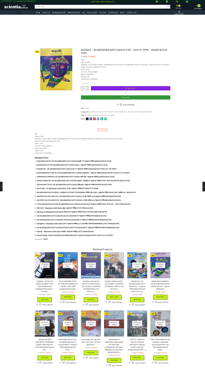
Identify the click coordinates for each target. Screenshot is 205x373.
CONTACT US (131, 12)
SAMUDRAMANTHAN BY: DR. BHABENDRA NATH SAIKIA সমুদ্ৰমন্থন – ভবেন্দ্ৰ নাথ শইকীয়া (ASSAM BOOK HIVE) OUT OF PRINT (83, 173)
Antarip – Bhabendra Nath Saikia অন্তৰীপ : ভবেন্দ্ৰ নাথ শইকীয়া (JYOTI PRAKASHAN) (65, 231)
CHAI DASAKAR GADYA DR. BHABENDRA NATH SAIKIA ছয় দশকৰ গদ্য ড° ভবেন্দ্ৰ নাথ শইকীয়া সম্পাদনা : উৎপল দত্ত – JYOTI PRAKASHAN (83, 204)
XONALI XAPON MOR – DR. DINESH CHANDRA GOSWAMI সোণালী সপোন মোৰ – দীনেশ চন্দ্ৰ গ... (114, 285)
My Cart (103, 12)
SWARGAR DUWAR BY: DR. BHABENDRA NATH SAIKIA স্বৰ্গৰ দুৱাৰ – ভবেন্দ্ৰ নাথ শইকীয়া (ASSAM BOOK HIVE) (75, 177)
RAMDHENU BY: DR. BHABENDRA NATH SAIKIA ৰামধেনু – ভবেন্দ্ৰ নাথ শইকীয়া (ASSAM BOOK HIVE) (72, 165)
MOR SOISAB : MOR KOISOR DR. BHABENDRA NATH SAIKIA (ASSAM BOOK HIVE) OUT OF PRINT (75, 235)
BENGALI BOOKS (74, 12)
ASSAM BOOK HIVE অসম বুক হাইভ (102, 112)
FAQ (83, 12)
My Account (92, 12)
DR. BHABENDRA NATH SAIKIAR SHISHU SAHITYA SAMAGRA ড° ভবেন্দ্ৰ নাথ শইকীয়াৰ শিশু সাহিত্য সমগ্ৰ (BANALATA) (78, 227)
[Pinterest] (187, 1)
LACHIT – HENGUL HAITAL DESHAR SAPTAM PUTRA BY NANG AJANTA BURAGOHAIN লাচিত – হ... (137, 344)
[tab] (102, 129)
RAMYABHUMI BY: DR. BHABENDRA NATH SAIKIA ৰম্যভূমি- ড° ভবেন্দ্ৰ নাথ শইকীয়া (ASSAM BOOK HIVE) (74, 161)
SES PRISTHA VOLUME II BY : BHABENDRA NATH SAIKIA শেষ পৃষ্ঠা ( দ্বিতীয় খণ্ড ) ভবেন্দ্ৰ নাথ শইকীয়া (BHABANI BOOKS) (79, 196)
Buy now (127, 97)
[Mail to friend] (98, 119)
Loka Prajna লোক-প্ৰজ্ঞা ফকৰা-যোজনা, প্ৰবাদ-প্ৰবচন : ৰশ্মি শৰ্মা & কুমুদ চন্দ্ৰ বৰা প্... (91, 342)
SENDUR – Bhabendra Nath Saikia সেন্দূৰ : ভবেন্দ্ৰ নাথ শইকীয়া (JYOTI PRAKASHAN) (65, 208)
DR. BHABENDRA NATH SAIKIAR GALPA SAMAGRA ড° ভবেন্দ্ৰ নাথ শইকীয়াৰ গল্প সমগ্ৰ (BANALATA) (71, 216)
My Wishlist (113, 12)
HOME (38, 12)
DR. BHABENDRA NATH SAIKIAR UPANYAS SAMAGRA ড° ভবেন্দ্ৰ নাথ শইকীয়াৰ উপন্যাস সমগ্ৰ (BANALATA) (74, 220)
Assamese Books (59, 12)
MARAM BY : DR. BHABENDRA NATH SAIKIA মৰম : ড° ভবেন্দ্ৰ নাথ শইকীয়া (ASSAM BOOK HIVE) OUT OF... (137, 286)
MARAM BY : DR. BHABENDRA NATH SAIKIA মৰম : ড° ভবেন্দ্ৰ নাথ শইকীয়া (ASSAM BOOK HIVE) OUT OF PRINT (77, 169)
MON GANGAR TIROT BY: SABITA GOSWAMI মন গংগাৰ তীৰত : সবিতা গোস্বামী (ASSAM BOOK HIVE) (68, 285)
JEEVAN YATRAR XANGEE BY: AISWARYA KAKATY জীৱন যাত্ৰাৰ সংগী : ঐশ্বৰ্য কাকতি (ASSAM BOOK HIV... (44, 344)
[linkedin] (102, 119)
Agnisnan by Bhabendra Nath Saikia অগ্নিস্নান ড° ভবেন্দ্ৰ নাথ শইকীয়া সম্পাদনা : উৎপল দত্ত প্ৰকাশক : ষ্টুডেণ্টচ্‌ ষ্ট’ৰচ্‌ (72, 212)
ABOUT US (46, 12)
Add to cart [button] (114, 297)
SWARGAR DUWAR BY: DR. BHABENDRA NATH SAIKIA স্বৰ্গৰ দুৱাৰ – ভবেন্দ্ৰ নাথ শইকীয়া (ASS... (160, 285)
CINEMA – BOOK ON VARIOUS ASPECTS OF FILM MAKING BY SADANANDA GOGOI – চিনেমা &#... (45, 286)
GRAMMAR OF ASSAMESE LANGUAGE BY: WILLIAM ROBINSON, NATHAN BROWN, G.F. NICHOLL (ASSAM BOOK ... (114, 345)
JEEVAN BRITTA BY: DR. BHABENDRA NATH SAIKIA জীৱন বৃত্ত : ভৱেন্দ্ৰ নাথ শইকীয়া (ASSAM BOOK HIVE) (74, 184)
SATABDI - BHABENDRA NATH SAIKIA (99, 115)
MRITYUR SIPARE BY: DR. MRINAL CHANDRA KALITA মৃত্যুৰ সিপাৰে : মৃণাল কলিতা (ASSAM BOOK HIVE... (160, 344)
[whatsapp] (105, 119)
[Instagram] (177, 1)
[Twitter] (167, 1)
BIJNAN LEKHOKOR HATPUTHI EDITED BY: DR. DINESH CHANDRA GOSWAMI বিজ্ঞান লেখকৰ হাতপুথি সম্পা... (91, 286)
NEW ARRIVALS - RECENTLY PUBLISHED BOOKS (134, 112)
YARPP (45, 239)
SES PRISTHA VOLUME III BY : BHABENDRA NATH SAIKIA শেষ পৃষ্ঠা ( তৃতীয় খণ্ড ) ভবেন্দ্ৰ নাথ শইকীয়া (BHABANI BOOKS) (79, 200)
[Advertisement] (102, 32)
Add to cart (131, 88)
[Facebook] (157, 1)
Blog (122, 12)
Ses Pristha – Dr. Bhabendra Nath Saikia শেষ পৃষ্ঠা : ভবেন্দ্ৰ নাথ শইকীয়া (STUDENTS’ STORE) (67, 188)
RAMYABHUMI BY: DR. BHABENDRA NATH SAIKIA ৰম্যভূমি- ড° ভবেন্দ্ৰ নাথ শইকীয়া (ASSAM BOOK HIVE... (67, 344)
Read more (44, 300)
